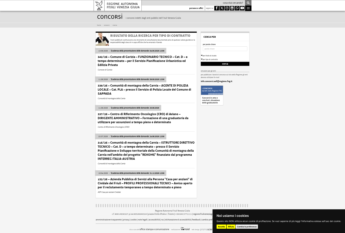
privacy (126, 219)
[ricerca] (248, 3)
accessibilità (154, 219)
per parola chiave (209, 44)
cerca (225, 64)
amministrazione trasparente (109, 219)
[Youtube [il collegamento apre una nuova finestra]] (242, 8)
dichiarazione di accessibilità (178, 219)
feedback (196, 219)
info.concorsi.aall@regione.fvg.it (216, 81)
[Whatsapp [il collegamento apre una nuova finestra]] (237, 8)
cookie (134, 219)
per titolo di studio (209, 56)
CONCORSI (107, 25)
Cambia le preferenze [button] (247, 226)
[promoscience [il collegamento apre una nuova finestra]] (208, 229)
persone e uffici (196, 8)
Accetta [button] (221, 226)
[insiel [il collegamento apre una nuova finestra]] (185, 229)
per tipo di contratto (210, 59)
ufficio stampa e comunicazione (154, 229)
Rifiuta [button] (231, 226)
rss (162, 219)
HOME (99, 25)
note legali (142, 219)
